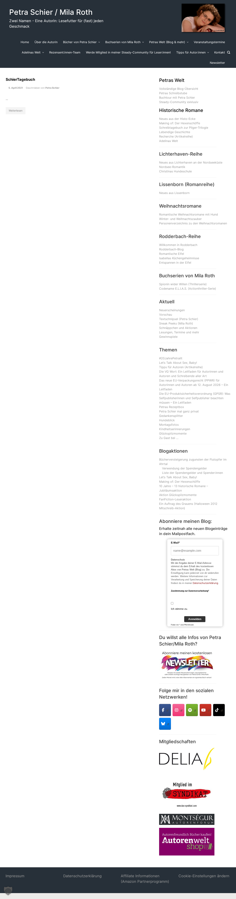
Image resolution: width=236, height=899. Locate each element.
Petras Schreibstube (173, 93)
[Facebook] (165, 710)
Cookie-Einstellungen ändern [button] (203, 876)
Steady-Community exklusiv (178, 102)
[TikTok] (219, 710)
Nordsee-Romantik (172, 167)
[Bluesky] (165, 724)
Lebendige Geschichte (174, 132)
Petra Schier (52, 87)
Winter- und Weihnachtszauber (180, 219)
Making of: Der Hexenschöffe (179, 123)
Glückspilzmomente (173, 433)
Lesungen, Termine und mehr (179, 332)
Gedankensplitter (171, 416)
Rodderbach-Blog (171, 249)
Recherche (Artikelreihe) (176, 136)
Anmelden (194, 619)
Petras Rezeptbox (171, 407)
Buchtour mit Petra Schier (177, 97)
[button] (8, 891)
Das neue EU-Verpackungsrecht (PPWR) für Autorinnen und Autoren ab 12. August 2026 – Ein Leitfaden (193, 385)
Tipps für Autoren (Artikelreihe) (181, 367)
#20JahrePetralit (170, 358)
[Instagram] (178, 710)
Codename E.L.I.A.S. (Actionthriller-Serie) (187, 288)
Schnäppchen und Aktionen (178, 328)
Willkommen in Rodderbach (178, 245)
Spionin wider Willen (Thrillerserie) (183, 284)
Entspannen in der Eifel (175, 262)
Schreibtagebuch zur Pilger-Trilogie (183, 127)
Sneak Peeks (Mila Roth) (176, 323)
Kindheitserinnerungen (174, 429)
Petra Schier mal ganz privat (179, 411)
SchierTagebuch (20, 79)
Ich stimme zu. (179, 608)
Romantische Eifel (171, 254)
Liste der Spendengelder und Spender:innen (192, 473)
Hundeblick (167, 420)
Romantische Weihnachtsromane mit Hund (188, 214)
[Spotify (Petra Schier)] (192, 710)
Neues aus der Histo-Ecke (177, 119)
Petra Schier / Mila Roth (51, 12)
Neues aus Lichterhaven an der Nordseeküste (190, 162)
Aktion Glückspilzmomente (178, 495)
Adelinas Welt (168, 141)
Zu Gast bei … (168, 438)
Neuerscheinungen (172, 310)
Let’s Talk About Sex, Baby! (178, 363)
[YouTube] (205, 710)
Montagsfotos (169, 424)
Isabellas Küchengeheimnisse (179, 258)
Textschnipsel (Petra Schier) (178, 319)
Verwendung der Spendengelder (184, 468)
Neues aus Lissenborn (174, 193)
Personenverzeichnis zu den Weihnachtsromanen (193, 223)
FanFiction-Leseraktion (175, 499)
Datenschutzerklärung (205, 583)
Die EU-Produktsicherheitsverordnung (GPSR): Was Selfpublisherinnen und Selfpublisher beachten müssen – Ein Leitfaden (194, 398)
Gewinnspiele (168, 337)
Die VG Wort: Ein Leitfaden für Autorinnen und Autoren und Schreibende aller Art (191, 374)
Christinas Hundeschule (175, 171)
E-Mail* (175, 542)
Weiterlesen (15, 110)
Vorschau (165, 314)
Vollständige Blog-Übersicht (178, 89)
